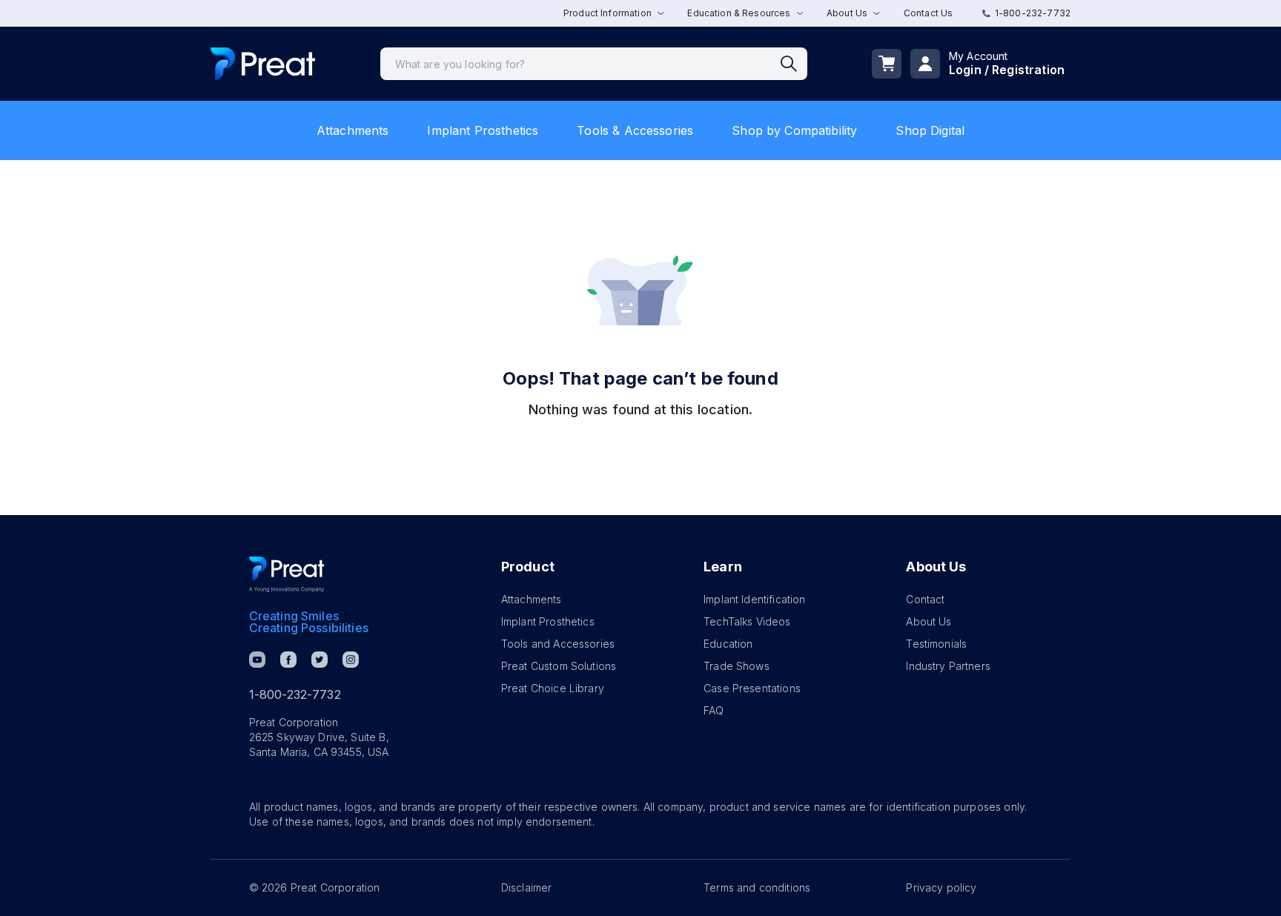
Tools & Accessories (635, 130)
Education (728, 643)
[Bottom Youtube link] (257, 659)
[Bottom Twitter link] (319, 659)
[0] (886, 64)
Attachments (353, 130)
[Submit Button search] (794, 64)
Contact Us (928, 13)
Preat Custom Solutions (558, 666)
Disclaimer (526, 887)
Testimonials (936, 643)
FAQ (714, 710)
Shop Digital (930, 130)
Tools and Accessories (558, 643)
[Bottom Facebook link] (288, 659)
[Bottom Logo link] (287, 574)
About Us (928, 621)
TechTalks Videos (747, 621)
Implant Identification (754, 599)
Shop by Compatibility (794, 130)
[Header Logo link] (263, 64)
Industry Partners (948, 666)
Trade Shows (736, 666)
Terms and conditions (757, 887)
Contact (925, 599)
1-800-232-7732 (1032, 13)
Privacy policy (941, 887)
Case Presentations (752, 688)
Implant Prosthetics (482, 130)
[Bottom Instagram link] (350, 659)
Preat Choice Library (552, 688)
